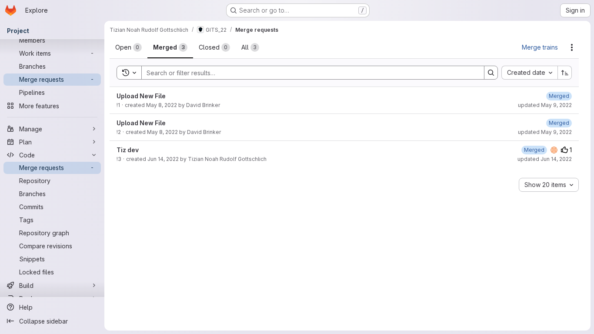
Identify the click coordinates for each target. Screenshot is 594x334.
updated (545, 105)
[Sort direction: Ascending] (565, 73)
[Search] (491, 73)
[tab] (128, 47)
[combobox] (529, 73)
